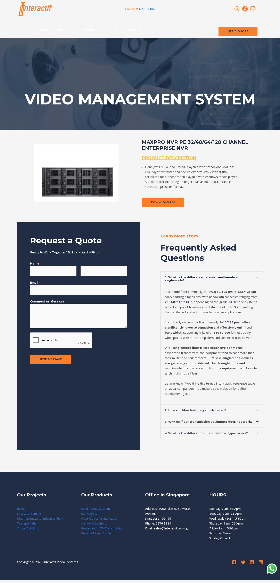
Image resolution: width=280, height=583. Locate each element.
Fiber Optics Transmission (99, 518)
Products (90, 29)
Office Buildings (28, 528)
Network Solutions (94, 523)
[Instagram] (252, 562)
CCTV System (90, 513)
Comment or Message (47, 301)
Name (36, 263)
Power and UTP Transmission (102, 528)
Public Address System (97, 533)
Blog (114, 29)
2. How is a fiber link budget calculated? (195, 410)
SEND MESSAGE (50, 359)
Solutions (64, 29)
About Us (42, 29)
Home (22, 29)
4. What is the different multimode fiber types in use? (206, 433)
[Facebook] (234, 562)
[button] (212, 278)
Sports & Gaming (29, 513)
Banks (21, 508)
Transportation (27, 523)
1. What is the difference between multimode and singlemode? (203, 278)
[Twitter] (243, 562)
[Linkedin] (260, 562)
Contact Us (133, 29)
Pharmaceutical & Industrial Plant (40, 518)
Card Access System (95, 508)
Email (35, 282)
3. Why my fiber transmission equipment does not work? (209, 421)
